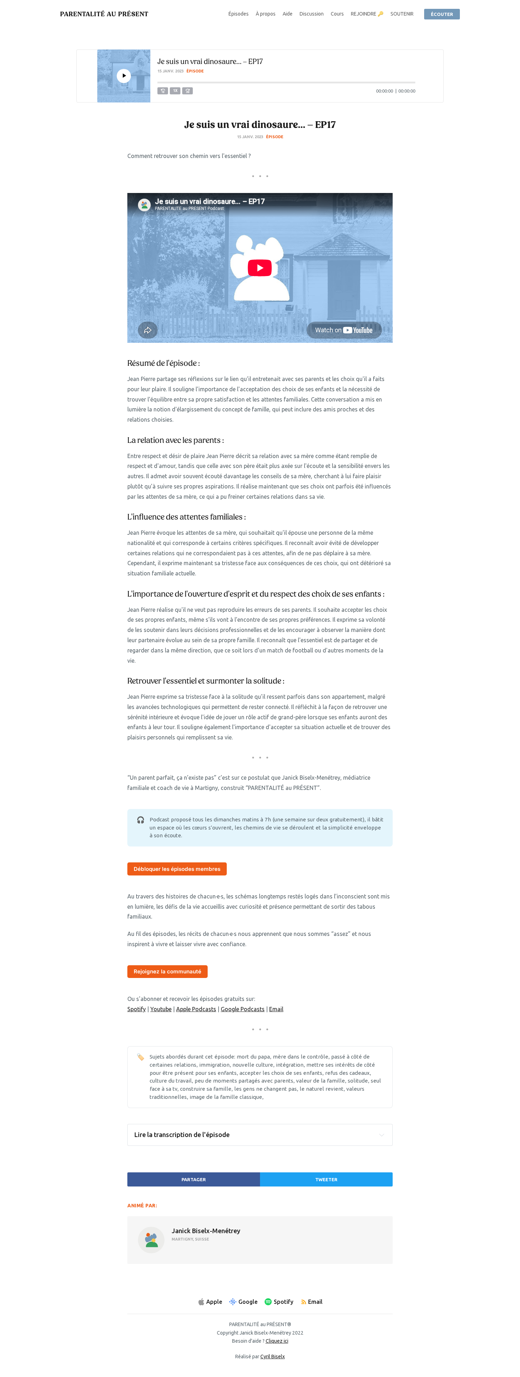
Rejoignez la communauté (167, 971)
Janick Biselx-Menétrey (206, 1230)
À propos (266, 14)
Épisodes (239, 14)
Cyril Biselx (272, 1356)
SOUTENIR (402, 14)
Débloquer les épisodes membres (177, 869)
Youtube (161, 1009)
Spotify (136, 1009)
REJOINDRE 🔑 (367, 14)
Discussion (312, 14)
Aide (288, 14)
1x (175, 91)
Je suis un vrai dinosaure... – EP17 (210, 61)
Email (276, 1009)
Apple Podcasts (196, 1009)
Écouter (442, 14)
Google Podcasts (243, 1009)
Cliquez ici (277, 1341)
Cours (337, 14)
